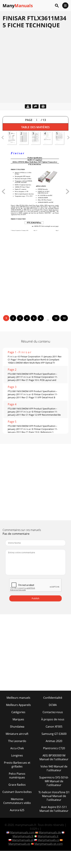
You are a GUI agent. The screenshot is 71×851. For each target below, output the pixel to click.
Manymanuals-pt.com (48, 844)
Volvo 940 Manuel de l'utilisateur (53, 768)
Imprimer (43, 106)
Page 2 (12, 369)
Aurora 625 (17, 810)
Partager (35, 106)
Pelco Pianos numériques (17, 775)
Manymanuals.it (48, 836)
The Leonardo (17, 741)
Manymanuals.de (50, 832)
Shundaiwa (17, 726)
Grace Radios (17, 785)
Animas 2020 (54, 741)
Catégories (18, 712)
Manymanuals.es (19, 844)
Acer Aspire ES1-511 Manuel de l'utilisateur (53, 809)
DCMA (53, 705)
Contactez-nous (53, 712)
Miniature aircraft (17, 734)
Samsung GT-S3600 (54, 734)
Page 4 (12, 404)
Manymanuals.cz (48, 840)
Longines (17, 755)
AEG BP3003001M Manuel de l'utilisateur (53, 757)
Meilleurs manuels (18, 698)
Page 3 (12, 387)
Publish (35, 598)
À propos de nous (52, 719)
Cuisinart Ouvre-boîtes (17, 792)
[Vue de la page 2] (67, 193)
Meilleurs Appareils (18, 705)
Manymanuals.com (22, 832)
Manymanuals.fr (23, 836)
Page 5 (12, 422)
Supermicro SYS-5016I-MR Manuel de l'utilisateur (54, 781)
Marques (18, 719)
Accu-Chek (17, 748)
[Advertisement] (35, 67)
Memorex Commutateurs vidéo (17, 801)
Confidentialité (52, 698)
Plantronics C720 (54, 748)
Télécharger (28, 106)
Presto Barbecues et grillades (17, 764)
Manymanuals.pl (22, 840)
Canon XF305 (54, 726)
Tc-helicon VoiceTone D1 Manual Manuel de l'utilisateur (54, 796)
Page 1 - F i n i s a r (19, 352)
